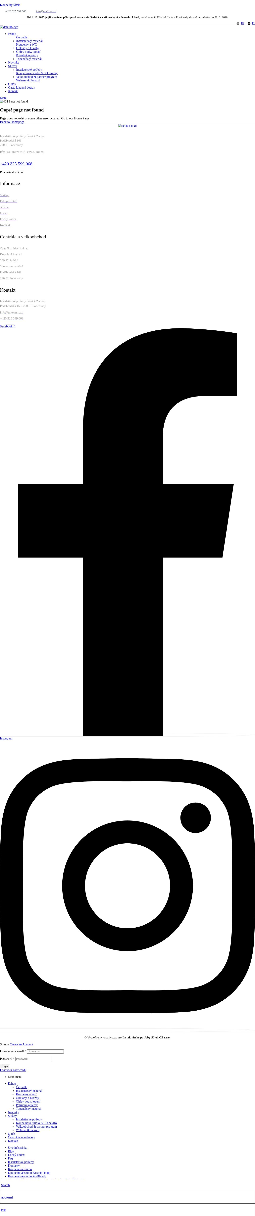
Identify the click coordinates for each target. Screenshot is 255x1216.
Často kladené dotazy (21, 1137)
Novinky (13, 1112)
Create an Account (21, 1044)
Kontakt (13, 1141)
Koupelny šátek (10, 5)
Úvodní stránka (17, 1147)
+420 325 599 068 (16, 163)
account (7, 1197)
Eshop (12, 1083)
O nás (11, 1133)
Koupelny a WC (26, 1094)
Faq (10, 1158)
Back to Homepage (12, 122)
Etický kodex (16, 1154)
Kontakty (14, 1165)
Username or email (13, 1051)
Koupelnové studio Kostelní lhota (29, 1172)
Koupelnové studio (20, 1169)
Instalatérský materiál (29, 1090)
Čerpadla (21, 1087)
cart (3, 1210)
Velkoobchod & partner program (36, 1126)
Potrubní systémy (27, 1105)
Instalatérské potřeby (29, 1119)
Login (5, 1066)
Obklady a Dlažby (27, 1098)
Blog (11, 1151)
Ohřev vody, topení (28, 1101)
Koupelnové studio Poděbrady (27, 1176)
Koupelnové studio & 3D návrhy (36, 1123)
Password (7, 1058)
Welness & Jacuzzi (27, 1130)
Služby (12, 1115)
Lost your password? (13, 1070)
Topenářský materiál (28, 1108)
